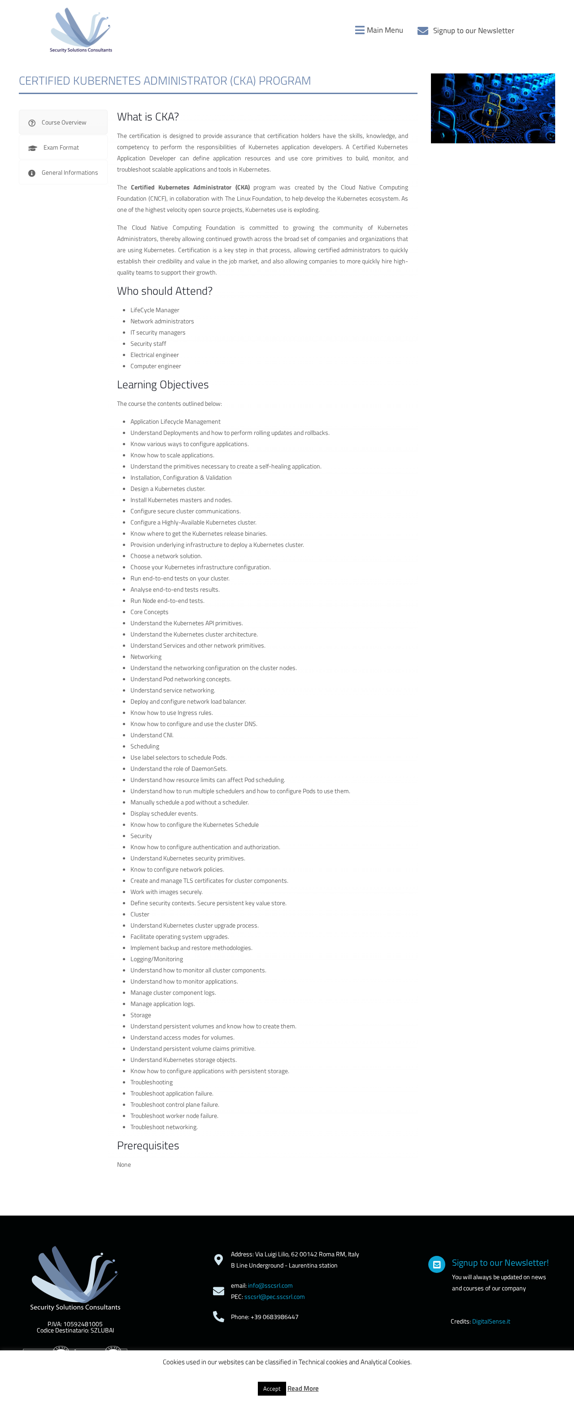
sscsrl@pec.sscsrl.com (274, 1296)
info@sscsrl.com (270, 1285)
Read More (303, 1388)
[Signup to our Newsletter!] (436, 1264)
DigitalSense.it (491, 1321)
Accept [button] (272, 1388)
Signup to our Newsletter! (500, 1262)
